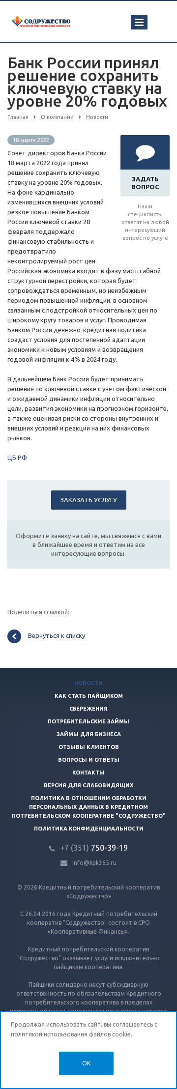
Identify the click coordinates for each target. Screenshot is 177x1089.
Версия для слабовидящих (88, 785)
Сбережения (88, 709)
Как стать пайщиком (89, 696)
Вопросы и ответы (88, 760)
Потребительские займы (88, 721)
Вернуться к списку (56, 635)
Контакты (88, 772)
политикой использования (49, 1034)
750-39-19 (94, 847)
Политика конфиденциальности (89, 828)
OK (86, 1063)
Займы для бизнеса (89, 734)
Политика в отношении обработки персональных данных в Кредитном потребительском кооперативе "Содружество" (89, 807)
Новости (88, 683)
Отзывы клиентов (89, 747)
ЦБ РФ (17, 457)
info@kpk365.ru (94, 863)
